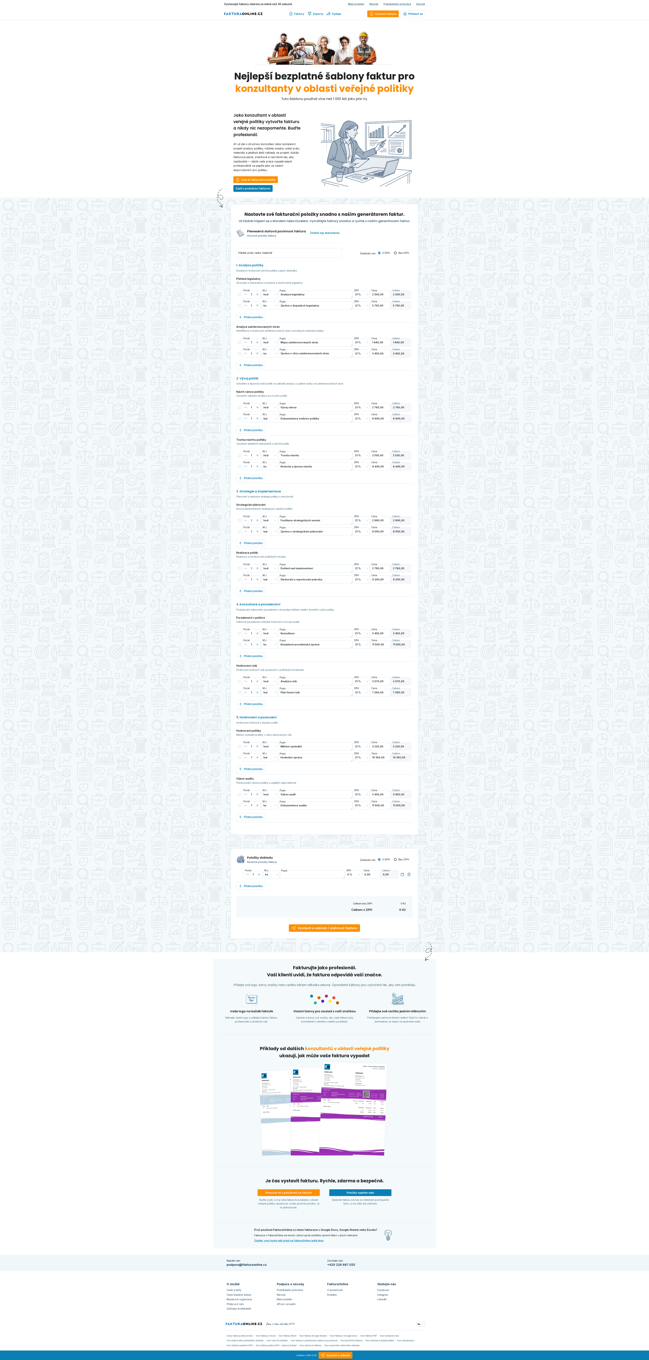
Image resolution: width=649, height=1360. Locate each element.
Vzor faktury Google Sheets (313, 1336)
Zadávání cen (368, 253)
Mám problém (356, 4)
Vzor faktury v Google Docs (343, 1336)
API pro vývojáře (286, 1304)
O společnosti (335, 1290)
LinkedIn (382, 1299)
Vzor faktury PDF (368, 1336)
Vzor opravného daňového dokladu (341, 1345)
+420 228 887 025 (341, 1264)
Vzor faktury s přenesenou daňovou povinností (314, 1340)
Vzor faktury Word (287, 1336)
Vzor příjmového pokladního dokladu (245, 1340)
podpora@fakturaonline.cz (247, 1264)
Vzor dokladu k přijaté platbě (379, 1340)
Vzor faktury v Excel (265, 1336)
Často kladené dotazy (239, 1294)
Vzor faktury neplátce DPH (240, 1345)
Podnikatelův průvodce (397, 4)
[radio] (384, 253)
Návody (373, 4)
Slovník (420, 4)
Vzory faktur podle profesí (240, 1336)
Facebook (383, 1290)
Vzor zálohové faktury (310, 1345)
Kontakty (332, 1294)
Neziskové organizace (239, 1299)
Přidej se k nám (235, 1304)
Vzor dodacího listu (389, 1336)
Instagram (382, 1294)
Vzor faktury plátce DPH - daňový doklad (276, 1345)
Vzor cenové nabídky (277, 1340)
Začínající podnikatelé (239, 1308)
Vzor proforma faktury (351, 1340)
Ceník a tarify (234, 1290)
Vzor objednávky (405, 1340)
